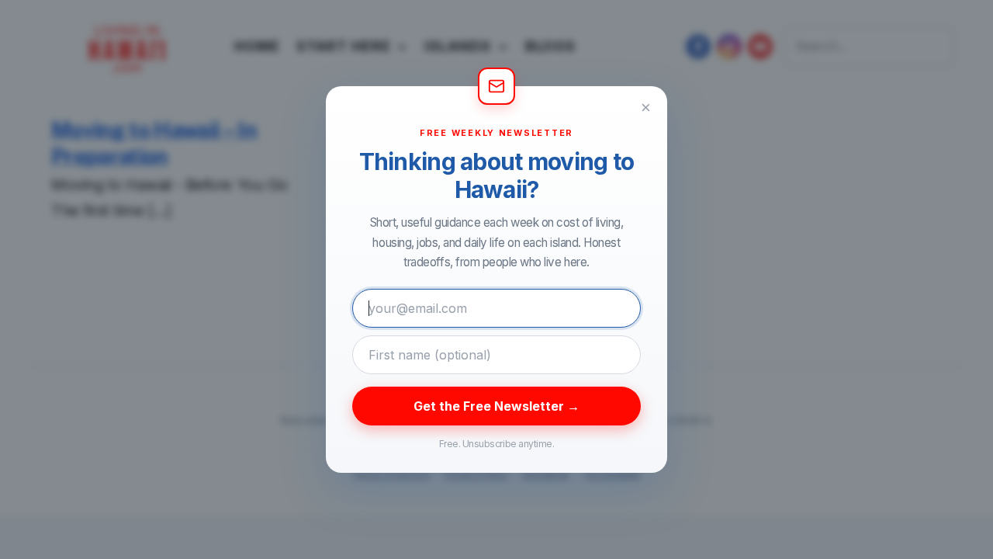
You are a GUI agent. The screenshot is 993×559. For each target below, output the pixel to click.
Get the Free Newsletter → (496, 406)
